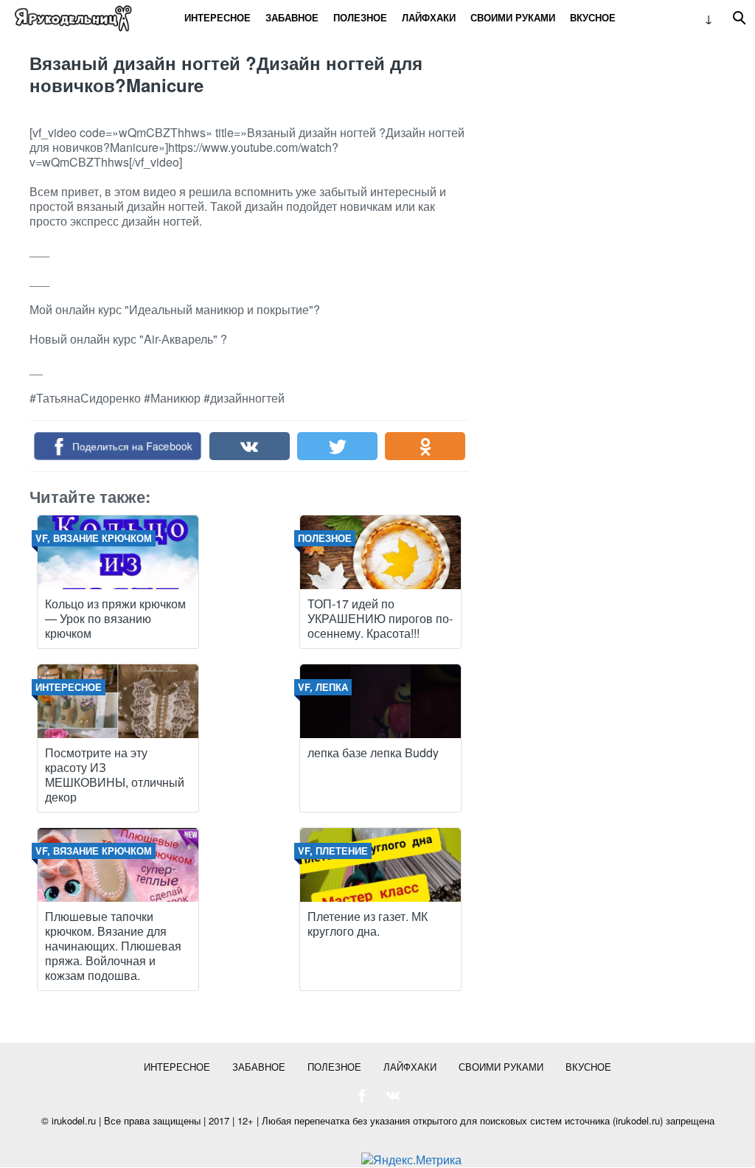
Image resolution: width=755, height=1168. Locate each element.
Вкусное (593, 17)
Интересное (217, 17)
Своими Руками (512, 17)
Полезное (360, 17)
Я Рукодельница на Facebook (362, 1096)
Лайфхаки (429, 17)
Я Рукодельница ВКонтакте (393, 1096)
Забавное (292, 17)
